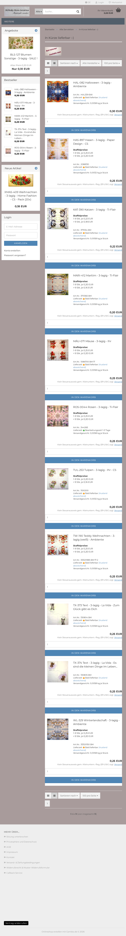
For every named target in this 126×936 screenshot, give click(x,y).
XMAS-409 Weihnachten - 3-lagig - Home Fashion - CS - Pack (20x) (20, 196)
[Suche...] (78, 12)
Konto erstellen (12, 250)
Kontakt (10, 857)
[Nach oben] (117, 931)
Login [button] (100, 2)
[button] (88, 2)
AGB (8, 847)
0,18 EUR (21, 206)
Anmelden (20, 243)
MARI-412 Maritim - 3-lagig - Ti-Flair (95, 275)
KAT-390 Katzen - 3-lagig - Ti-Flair (94, 209)
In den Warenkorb (83, 130)
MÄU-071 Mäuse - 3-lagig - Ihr (92, 341)
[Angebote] (36, 31)
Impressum (12, 852)
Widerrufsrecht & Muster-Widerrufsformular (28, 867)
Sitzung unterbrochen (17, 836)
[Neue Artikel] (36, 168)
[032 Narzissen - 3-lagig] (21, 43)
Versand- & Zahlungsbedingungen (23, 862)
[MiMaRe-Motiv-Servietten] (17, 11)
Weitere (9, 21)
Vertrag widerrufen (16, 923)
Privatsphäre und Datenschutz (21, 841)
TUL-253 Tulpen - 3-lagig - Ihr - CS (94, 470)
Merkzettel (116, 2)
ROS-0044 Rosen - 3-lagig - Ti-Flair (95, 407)
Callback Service (14, 873)
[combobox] (69, 63)
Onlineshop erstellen (52, 931)
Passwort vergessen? (15, 255)
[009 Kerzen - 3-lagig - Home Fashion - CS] (21, 180)
